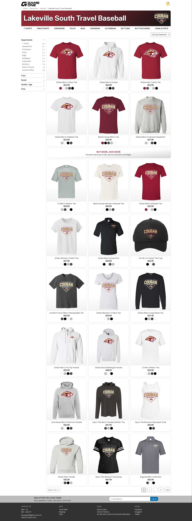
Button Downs (142, 28)
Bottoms (125, 28)
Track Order (63, 509)
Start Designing (66, 76)
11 (161, 490)
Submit (154, 499)
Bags (83, 28)
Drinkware (59, 28)
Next (167, 490)
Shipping (62, 512)
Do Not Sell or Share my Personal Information (113, 514)
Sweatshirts (43, 28)
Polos (73, 28)
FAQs (61, 514)
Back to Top (53, 490)
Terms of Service (103, 512)
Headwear (95, 28)
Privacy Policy (102, 509)
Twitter (137, 514)
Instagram (138, 512)
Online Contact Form (28, 517)
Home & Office (161, 28)
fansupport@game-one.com (31, 515)
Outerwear (110, 28)
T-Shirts (28, 28)
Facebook (138, 509)
